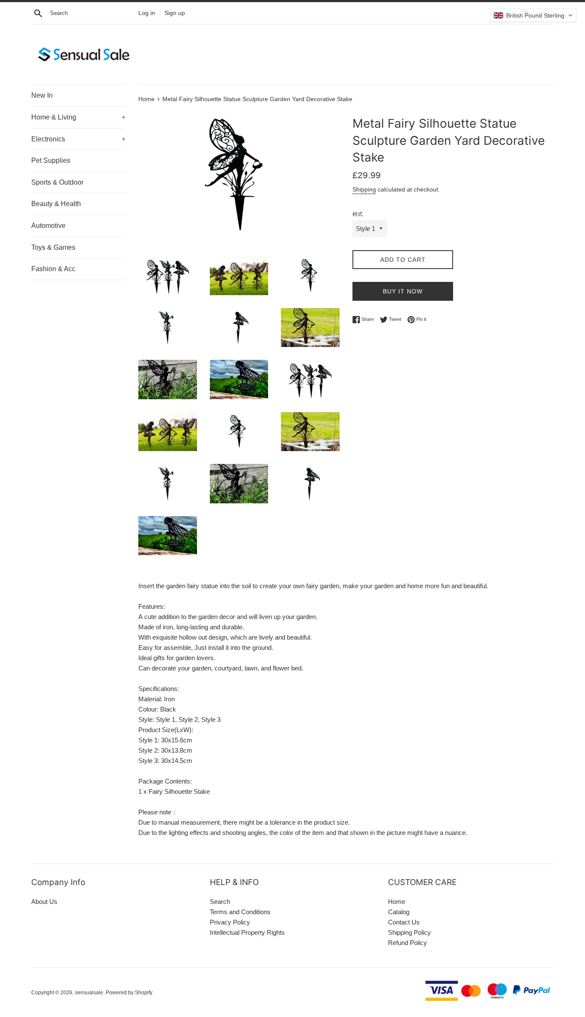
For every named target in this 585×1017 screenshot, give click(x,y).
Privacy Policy (230, 922)
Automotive (48, 225)
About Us (44, 901)
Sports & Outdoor (57, 182)
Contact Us (404, 922)
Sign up (174, 13)
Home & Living (78, 117)
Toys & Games (53, 247)
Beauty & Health (56, 203)
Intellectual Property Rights (247, 932)
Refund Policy (407, 942)
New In (42, 95)
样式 (357, 214)
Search (220, 901)
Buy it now (403, 291)
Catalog (398, 911)
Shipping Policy (409, 932)
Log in (146, 13)
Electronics (78, 139)
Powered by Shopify (129, 993)
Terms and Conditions (240, 911)
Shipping (364, 189)
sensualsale (89, 993)
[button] (533, 15)
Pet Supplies (50, 160)
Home (396, 901)
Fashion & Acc (53, 268)
